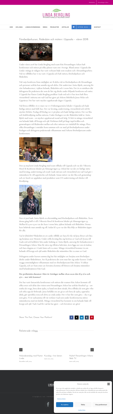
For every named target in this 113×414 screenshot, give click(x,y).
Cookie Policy (81, 410)
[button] (108, 384)
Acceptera (64, 405)
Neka (83, 405)
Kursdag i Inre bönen (53, 356)
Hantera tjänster (61, 398)
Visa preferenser (101, 405)
